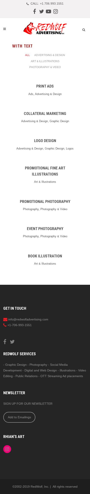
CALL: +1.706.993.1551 (47, 3)
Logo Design (45, 140)
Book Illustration (45, 256)
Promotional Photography (45, 201)
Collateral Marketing (45, 113)
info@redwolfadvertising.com (28, 319)
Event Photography (45, 228)
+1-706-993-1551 (19, 325)
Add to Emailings (19, 417)
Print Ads (45, 86)
